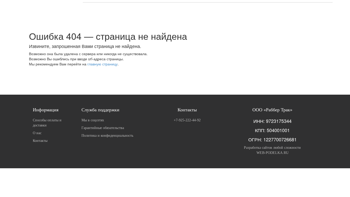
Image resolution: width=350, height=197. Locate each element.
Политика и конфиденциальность (107, 135)
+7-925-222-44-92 (187, 120)
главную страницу (102, 63)
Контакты (40, 141)
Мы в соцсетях (92, 120)
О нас (37, 133)
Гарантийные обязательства (102, 128)
